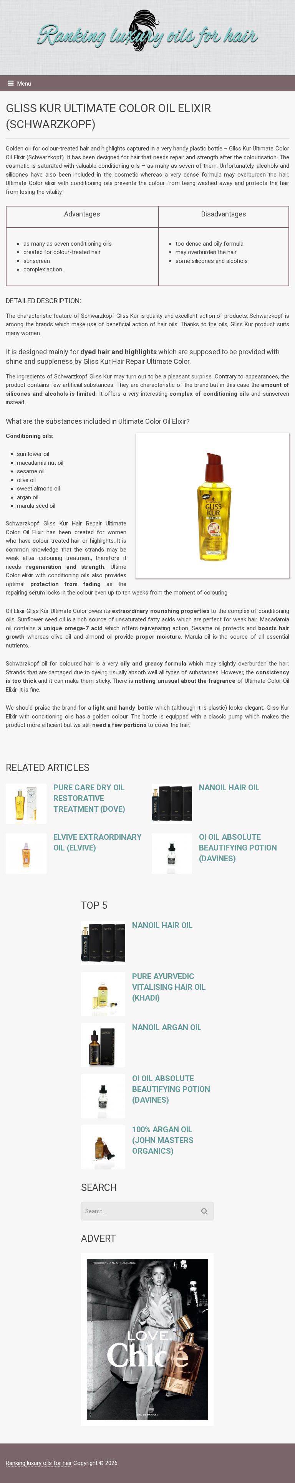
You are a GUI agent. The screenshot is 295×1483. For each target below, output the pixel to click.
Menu (24, 83)
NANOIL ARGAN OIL (167, 1027)
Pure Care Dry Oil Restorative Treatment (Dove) (89, 798)
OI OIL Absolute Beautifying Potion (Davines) (238, 847)
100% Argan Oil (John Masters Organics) (163, 1140)
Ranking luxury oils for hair (39, 1463)
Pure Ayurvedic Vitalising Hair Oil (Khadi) (169, 987)
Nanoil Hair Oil (229, 787)
